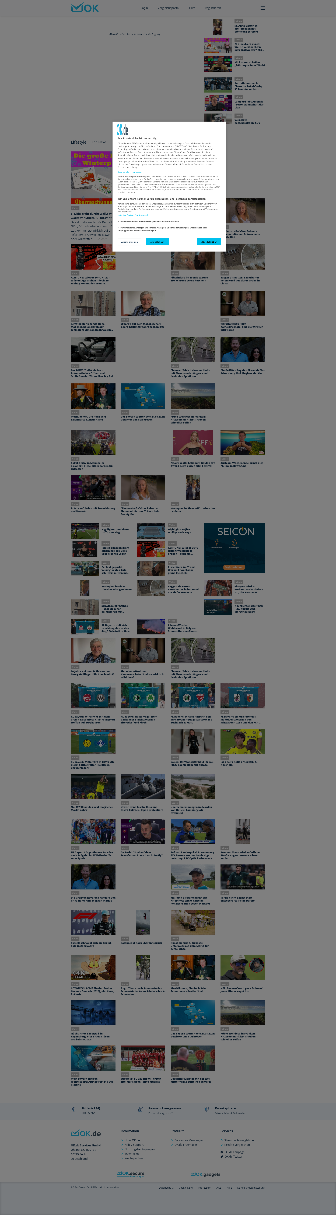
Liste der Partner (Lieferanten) (133, 215)
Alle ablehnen (157, 242)
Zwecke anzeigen (129, 242)
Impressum (137, 172)
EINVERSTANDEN (209, 242)
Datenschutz (123, 172)
